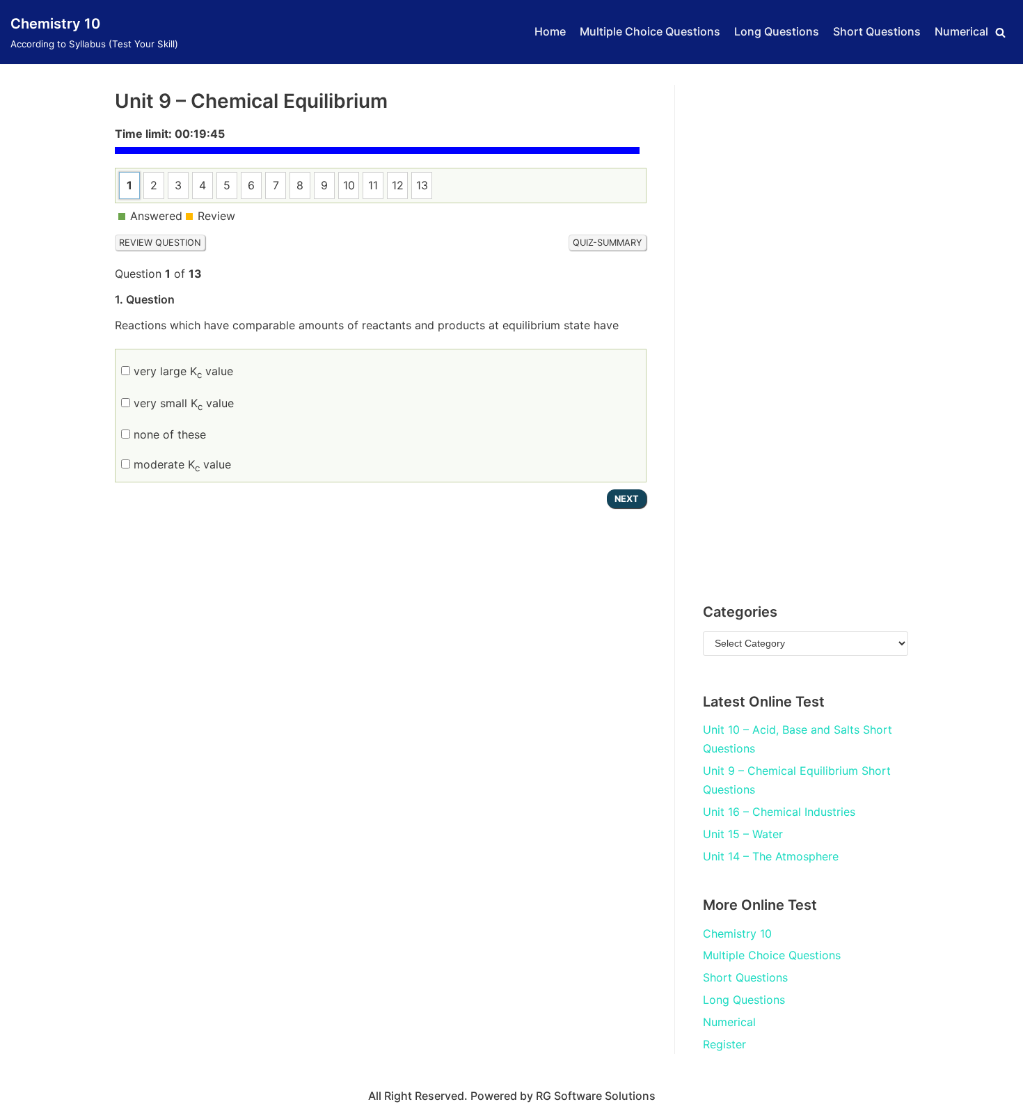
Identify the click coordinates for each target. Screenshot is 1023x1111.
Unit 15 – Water (743, 834)
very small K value (182, 403)
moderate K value (180, 464)
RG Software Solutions (596, 1096)
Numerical (961, 31)
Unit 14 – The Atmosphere (771, 856)
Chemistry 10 (737, 933)
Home (550, 31)
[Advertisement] (805, 331)
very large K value (181, 371)
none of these (168, 434)
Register (724, 1044)
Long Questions (776, 31)
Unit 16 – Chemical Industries (779, 812)
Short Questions (877, 31)
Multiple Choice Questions (650, 31)
